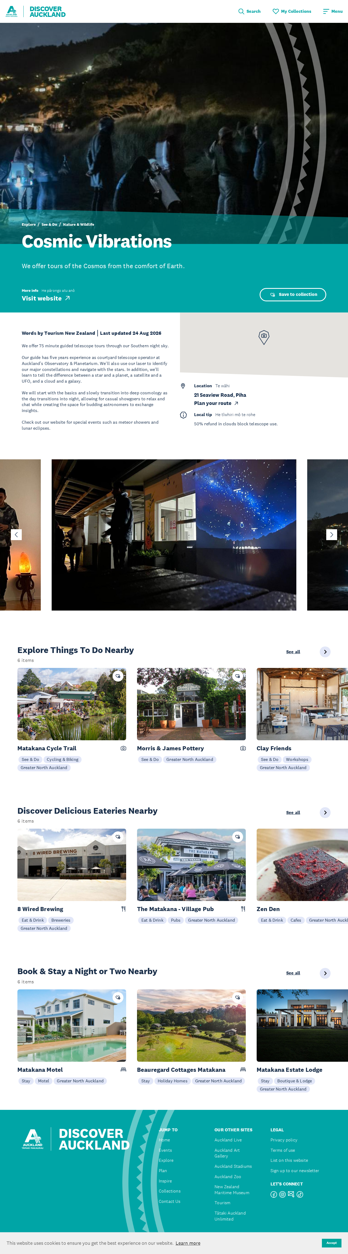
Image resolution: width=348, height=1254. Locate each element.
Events (165, 1150)
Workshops (297, 759)
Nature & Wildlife (78, 224)
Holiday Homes (173, 1080)
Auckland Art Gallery (227, 1153)
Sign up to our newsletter (295, 1171)
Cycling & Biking (62, 759)
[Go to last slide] (16, 534)
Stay (26, 1080)
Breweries (60, 920)
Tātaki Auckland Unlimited (230, 1216)
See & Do (49, 224)
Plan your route (212, 403)
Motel (43, 1080)
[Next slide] (331, 534)
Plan (163, 1171)
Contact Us (170, 1201)
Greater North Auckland (44, 767)
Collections (170, 1191)
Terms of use (283, 1150)
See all (293, 652)
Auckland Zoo (228, 1176)
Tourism (222, 1203)
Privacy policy (284, 1140)
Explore (29, 224)
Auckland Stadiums (233, 1166)
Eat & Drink (33, 920)
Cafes (296, 920)
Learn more (188, 1243)
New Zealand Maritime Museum (232, 1190)
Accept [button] (332, 1243)
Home (164, 1140)
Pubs (176, 920)
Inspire (165, 1181)
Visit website (42, 298)
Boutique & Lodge (294, 1080)
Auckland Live (228, 1140)
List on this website (289, 1160)
